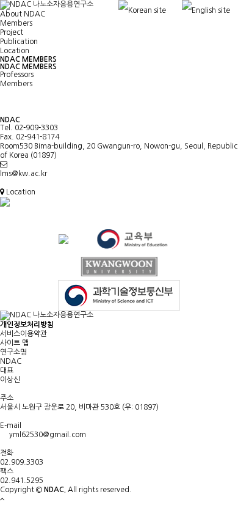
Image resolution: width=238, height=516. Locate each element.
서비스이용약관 (23, 333)
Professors (17, 74)
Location (14, 50)
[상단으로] (2, 499)
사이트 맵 (14, 343)
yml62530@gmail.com (45, 434)
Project (11, 32)
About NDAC (22, 14)
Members (16, 23)
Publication (19, 41)
